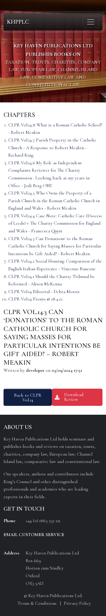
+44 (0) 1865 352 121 (43, 521)
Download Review (73, 397)
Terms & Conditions (37, 603)
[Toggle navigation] (90, 22)
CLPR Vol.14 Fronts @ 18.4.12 (35, 299)
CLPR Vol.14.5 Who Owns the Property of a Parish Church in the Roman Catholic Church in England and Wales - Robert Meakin (54, 200)
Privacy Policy (77, 603)
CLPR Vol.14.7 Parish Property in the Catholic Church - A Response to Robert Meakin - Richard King (52, 147)
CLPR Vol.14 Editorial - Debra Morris (44, 292)
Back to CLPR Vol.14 (28, 397)
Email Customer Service (34, 535)
